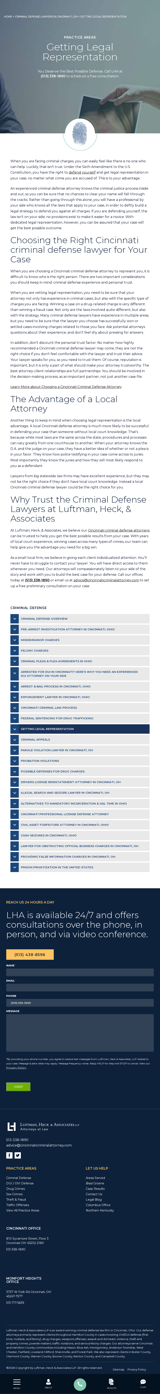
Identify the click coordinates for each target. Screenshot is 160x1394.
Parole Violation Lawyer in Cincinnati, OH (57, 750)
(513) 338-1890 (53, 76)
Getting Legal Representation (47, 729)
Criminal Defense (18, 1177)
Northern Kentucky (100, 1210)
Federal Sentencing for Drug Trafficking (57, 718)
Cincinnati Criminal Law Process (49, 707)
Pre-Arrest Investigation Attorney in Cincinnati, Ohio (68, 629)
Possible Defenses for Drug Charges (53, 771)
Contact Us (94, 1194)
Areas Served (95, 1177)
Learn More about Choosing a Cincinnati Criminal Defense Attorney (66, 387)
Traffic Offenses (17, 1205)
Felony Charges (34, 650)
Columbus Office (98, 1205)
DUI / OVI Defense (20, 1183)
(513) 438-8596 (30, 954)
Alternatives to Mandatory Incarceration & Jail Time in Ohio (74, 803)
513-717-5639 (15, 1303)
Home (8, 16)
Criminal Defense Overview (44, 618)
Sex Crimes (14, 1194)
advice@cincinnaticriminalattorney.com (106, 580)
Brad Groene (95, 1183)
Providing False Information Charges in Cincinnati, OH (68, 856)
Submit (18, 1086)
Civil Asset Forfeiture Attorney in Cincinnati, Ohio (65, 824)
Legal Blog (94, 1199)
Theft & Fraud (16, 1199)
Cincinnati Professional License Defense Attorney (65, 814)
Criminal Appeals (35, 739)
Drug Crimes (15, 1188)
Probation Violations (40, 760)
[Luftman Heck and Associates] (42, 1131)
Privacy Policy (16, 1067)
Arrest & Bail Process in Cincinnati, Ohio (56, 686)
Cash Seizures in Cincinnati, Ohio (49, 835)
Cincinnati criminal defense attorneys (119, 530)
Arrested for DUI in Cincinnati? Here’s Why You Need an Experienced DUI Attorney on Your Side (79, 673)
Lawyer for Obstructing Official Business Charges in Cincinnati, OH (79, 846)
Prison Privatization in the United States (57, 867)
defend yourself (82, 172)
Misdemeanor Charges (40, 640)
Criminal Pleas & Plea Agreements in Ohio (56, 661)
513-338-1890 (17, 1140)
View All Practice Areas (22, 1210)
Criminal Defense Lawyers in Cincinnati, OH (46, 16)
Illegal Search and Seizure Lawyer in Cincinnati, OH (65, 792)
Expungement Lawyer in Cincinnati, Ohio (55, 697)
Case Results (95, 1188)
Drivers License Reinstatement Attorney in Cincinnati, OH (71, 782)
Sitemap (118, 1369)
